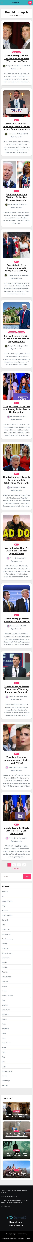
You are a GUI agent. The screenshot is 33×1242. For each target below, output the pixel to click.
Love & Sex (6, 1010)
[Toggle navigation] (2, 3)
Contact (28, 1239)
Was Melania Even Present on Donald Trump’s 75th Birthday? (16, 268)
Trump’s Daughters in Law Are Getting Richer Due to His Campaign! (16, 409)
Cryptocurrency (7, 939)
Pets (3, 1038)
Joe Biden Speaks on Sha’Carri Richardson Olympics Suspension (16, 197)
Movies (4, 1019)
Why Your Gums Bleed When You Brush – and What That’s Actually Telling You (17, 1136)
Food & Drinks (7, 977)
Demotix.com (16, 1222)
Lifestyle (21, 332)
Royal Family (6, 1043)
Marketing (5, 1014)
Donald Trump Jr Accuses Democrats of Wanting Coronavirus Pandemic (16, 689)
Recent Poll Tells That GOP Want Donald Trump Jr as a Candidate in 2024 (16, 127)
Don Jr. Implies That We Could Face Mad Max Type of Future (16, 551)
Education (5, 948)
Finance (5, 972)
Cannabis (5, 920)
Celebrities (16, 52)
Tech (3, 1052)
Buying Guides (7, 915)
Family (4, 962)
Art (3, 896)
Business (5, 910)
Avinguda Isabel (11, 66)
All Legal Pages (11, 1234)
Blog (3, 906)
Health (4, 991)
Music (4, 1024)
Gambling (5, 981)
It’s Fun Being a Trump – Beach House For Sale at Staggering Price (16, 339)
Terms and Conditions (9, 1239)
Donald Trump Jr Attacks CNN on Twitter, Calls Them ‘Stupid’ (16, 831)
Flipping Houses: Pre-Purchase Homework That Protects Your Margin (16, 1116)
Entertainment (7, 953)
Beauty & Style (7, 901)
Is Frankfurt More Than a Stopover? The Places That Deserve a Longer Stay (16, 1175)
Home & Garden (7, 995)
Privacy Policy (22, 1234)
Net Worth (5, 1029)
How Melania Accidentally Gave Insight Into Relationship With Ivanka (16, 480)
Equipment (6, 958)
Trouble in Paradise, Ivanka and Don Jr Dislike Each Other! (16, 760)
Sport (16, 191)
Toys (3, 1062)
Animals (5, 892)
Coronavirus (6, 934)
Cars (3, 925)
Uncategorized (7, 1071)
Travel (4, 1066)
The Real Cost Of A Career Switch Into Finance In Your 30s (16, 1155)
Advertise (21, 1239)
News (16, 120)
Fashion (4, 967)
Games (4, 986)
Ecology (4, 944)
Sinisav (12, 416)
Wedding (5, 1085)
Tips (3, 1057)
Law (3, 1000)
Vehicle (4, 1076)
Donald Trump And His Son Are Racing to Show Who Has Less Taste (16, 58)
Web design (6, 1081)
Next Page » (16, 869)
